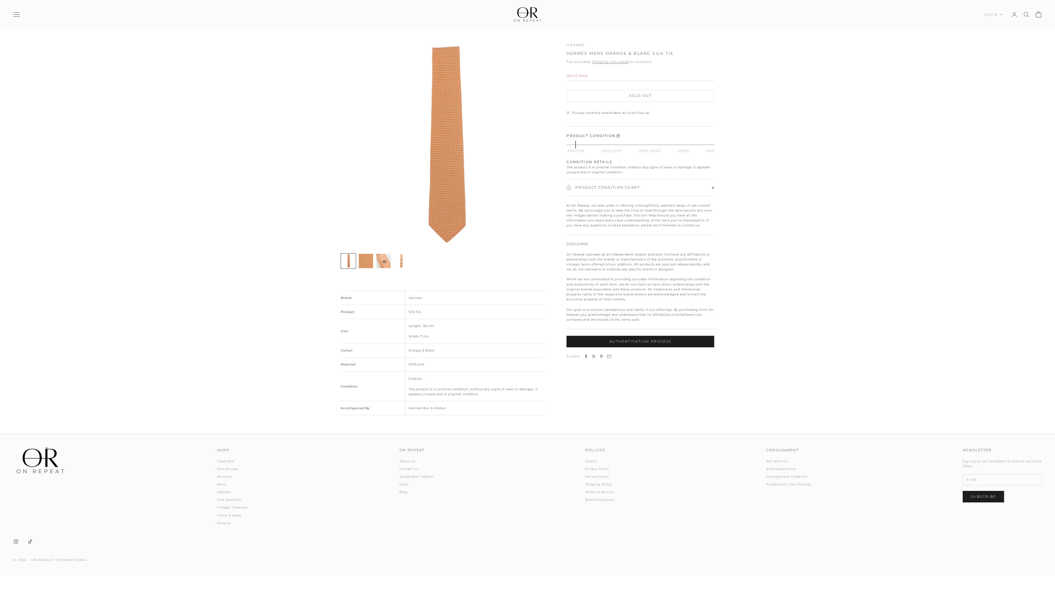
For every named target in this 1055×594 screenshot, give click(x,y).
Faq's (403, 484)
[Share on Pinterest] (601, 356)
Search (591, 461)
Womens (224, 477)
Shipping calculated (610, 62)
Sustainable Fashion (416, 477)
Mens (221, 484)
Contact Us (408, 469)
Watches (224, 492)
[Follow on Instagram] (16, 541)
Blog (403, 492)
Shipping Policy (598, 484)
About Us (407, 461)
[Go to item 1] (348, 261)
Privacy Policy (597, 469)
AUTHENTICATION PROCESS (640, 341)
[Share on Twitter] (594, 356)
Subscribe (983, 496)
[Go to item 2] (366, 261)
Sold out (640, 96)
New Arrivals (227, 469)
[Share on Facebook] (586, 356)
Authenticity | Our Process (788, 484)
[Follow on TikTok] (30, 541)
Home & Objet (229, 515)
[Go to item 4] (401, 261)
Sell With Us (776, 461)
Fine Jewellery (229, 500)
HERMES (576, 45)
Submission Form (781, 469)
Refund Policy (597, 477)
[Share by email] (609, 356)
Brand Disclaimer (600, 500)
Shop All (224, 523)
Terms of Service (599, 492)
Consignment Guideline (786, 477)
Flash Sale (225, 461)
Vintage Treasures (232, 507)
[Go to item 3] (383, 261)
